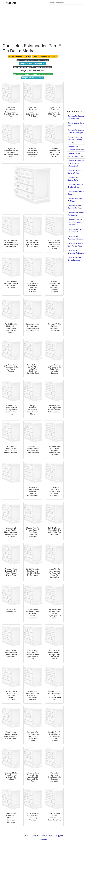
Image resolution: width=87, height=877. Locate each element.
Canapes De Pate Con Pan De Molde (75, 206)
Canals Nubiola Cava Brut (76, 124)
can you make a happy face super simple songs (32, 67)
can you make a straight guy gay (32, 63)
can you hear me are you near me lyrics (32, 60)
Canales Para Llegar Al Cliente (75, 199)
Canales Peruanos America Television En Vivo (75, 139)
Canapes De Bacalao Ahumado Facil (76, 117)
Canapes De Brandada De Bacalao (76, 251)
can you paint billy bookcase (19, 56)
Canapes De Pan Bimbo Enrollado (74, 258)
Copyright (59, 835)
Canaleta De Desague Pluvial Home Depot (76, 131)
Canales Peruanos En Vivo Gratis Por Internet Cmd (76, 163)
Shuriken (9, 2)
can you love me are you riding (45, 56)
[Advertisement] (43, 16)
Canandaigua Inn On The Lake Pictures (75, 185)
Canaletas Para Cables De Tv (73, 178)
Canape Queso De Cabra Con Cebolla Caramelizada (75, 222)
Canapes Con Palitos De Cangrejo (76, 213)
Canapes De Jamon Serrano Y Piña (75, 171)
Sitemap (43, 839)
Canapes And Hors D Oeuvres (76, 192)
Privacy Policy (47, 835)
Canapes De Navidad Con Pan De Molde (76, 244)
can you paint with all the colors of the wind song (32, 74)
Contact (35, 835)
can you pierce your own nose (33, 70)
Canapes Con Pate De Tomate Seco (75, 230)
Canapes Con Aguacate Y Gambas (75, 237)
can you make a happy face (32, 77)
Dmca (26, 835)
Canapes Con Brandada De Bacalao (76, 147)
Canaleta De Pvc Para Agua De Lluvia (75, 154)
